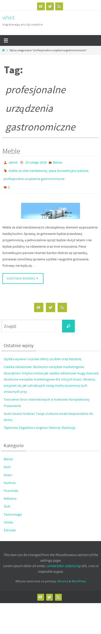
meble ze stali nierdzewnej (28, 169)
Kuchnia (9, 477)
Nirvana (62, 576)
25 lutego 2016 (36, 162)
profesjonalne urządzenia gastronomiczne (33, 176)
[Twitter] (50, 6)
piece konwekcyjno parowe (68, 169)
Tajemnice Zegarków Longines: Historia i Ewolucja (39, 422)
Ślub (7, 501)
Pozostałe (11, 485)
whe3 (8, 17)
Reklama (10, 493)
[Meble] (50, 206)
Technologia (13, 509)
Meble (11, 151)
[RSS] (59, 6)
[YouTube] (41, 6)
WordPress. (78, 576)
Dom (7, 462)
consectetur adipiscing (63, 560)
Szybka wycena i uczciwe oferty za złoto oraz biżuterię (42, 354)
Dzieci (8, 470)
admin (13, 162)
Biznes (57, 162)
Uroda (8, 517)
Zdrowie (10, 525)
